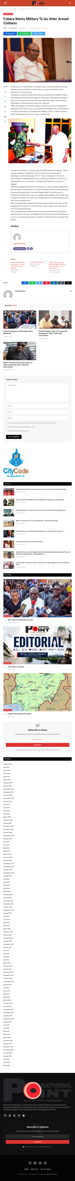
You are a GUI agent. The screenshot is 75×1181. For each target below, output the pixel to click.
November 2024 (8, 829)
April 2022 (6, 925)
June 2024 (6, 845)
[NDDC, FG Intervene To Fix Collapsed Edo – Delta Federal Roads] (8, 523)
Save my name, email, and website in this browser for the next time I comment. (32, 423)
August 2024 (7, 839)
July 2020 (6, 988)
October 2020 (7, 978)
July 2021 (6, 950)
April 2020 (6, 997)
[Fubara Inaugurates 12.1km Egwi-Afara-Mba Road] (19, 319)
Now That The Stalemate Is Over (20, 620)
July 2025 (6, 804)
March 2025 (7, 817)
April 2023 (6, 888)
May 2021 (6, 957)
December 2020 (8, 972)
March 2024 (7, 854)
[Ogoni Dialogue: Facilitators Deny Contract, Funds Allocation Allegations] (8, 512)
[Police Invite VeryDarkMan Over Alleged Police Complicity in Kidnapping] (8, 502)
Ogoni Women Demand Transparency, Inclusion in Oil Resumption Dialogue (41, 489)
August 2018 (7, 1056)
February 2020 (8, 1003)
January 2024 (7, 860)
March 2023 (7, 891)
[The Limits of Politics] (37, 645)
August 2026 (7, 764)
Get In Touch (46, 1169)
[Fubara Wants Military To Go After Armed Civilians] (37, 60)
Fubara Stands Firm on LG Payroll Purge (29, 541)
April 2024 (6, 851)
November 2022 (8, 904)
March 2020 (7, 1000)
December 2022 (8, 901)
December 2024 (8, 826)
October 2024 (7, 832)
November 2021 (8, 938)
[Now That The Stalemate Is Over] (37, 598)
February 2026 (8, 783)
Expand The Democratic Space (19, 714)
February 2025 (8, 820)
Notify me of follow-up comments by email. (21, 427)
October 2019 (7, 1016)
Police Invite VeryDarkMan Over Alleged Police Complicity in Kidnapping (40, 500)
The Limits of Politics (16, 667)
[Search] (70, 3)
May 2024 (6, 848)
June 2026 (6, 770)
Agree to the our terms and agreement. (38, 1147)
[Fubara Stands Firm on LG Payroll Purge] (8, 544)
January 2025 (7, 823)
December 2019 (8, 1009)
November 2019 (8, 1012)
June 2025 (6, 807)
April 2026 (6, 776)
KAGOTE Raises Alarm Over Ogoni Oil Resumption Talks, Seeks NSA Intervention (53, 333)
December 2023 (8, 863)
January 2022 (7, 935)
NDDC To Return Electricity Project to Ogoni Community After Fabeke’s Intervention (18, 365)
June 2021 (6, 953)
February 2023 (8, 894)
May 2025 (6, 811)
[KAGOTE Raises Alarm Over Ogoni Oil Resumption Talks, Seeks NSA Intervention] (55, 319)
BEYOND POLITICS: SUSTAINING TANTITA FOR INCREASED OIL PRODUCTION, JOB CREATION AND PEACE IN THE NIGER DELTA (43, 553)
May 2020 (6, 994)
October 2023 (7, 870)
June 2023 (6, 882)
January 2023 (7, 898)
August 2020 (7, 984)
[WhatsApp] (5, 97)
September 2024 (8, 835)
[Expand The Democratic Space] (37, 692)
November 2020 (8, 975)
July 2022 (6, 916)
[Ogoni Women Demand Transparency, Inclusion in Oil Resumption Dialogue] (8, 491)
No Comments (34, 28)
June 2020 (6, 991)
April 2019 (6, 1034)
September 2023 (8, 873)
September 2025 (8, 798)
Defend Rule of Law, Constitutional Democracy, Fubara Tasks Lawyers (39, 531)
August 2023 (7, 876)
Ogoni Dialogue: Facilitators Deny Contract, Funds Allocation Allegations (41, 510)
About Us (34, 1169)
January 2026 (7, 786)
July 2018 (6, 1059)
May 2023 (6, 885)
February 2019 (7, 1040)
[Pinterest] (5, 112)
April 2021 (6, 960)
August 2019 (7, 1022)
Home (26, 1169)
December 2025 (8, 789)
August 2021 (7, 947)
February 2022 (8, 932)
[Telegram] (5, 121)
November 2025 (8, 792)
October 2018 (7, 1053)
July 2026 (6, 767)
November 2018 (8, 1050)
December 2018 (8, 1047)
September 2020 (8, 981)
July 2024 (6, 842)
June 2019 (6, 1028)
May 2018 (6, 1065)
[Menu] (5, 3)
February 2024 (8, 857)
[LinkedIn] (5, 107)
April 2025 (6, 814)
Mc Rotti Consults (52, 1174)
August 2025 (7, 801)
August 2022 (7, 913)
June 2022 (6, 919)
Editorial (7, 616)
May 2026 (6, 773)
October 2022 (7, 907)
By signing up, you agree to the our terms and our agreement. (38, 750)
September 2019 (8, 1019)
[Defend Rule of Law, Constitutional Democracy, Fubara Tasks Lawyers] (8, 533)
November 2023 (8, 866)
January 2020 (7, 1006)
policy (43, 1147)
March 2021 (7, 963)
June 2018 (6, 1062)
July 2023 (6, 879)
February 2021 (7, 966)
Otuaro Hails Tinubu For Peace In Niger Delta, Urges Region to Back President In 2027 (43, 563)
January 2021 (7, 969)
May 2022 (6, 922)
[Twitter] (5, 102)
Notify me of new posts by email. (18, 431)
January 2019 (7, 1043)
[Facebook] (5, 92)
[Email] (5, 116)
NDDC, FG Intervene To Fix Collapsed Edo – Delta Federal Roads (37, 521)
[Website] (31, 248)
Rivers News (8, 14)
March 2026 (7, 780)
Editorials (7, 710)
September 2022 (8, 910)
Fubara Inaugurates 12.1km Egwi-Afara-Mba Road (18, 332)
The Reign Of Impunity (37, 262)
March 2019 (7, 1037)
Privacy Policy (50, 750)
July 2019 (6, 1025)
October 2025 (7, 795)
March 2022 (7, 929)
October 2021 (7, 941)
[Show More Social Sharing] (48, 33)
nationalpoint (13, 28)
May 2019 (6, 1031)
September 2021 (8, 944)
